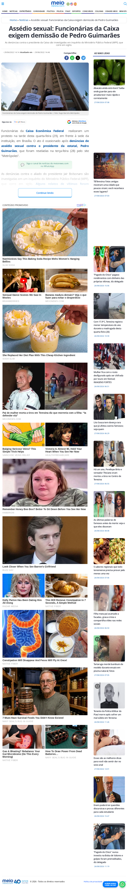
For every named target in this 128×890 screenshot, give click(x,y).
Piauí (67, 11)
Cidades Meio (111, 11)
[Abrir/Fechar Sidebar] (2, 3)
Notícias (14, 11)
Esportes (76, 11)
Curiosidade (39, 11)
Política (50, 11)
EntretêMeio (25, 11)
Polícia (60, 11)
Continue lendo (45, 193)
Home (5, 11)
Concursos (87, 11)
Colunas (99, 11)
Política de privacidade (93, 881)
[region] (109, 130)
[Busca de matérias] (125, 4)
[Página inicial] (57, 4)
